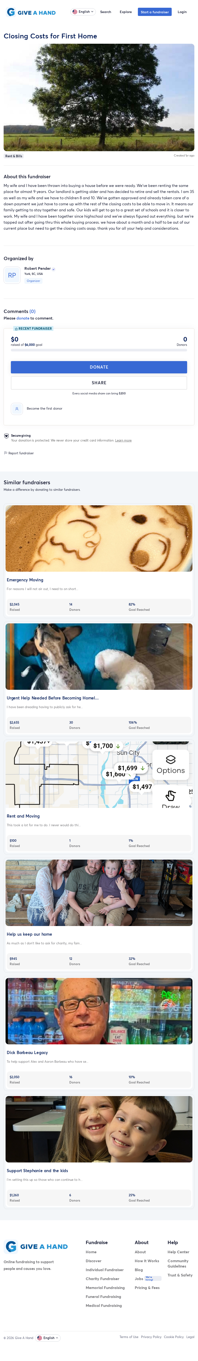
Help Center (178, 1251)
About (140, 1251)
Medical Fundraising (104, 1305)
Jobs (139, 1278)
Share (99, 382)
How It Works (147, 1260)
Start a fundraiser (155, 12)
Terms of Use (129, 1337)
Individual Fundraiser (105, 1269)
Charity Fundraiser (102, 1278)
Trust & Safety (180, 1274)
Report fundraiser (20, 453)
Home (91, 1251)
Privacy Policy (151, 1337)
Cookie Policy (174, 1337)
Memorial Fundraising (105, 1287)
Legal (190, 1337)
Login (182, 11)
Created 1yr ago (184, 155)
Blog (139, 1269)
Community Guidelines (178, 1263)
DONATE (99, 367)
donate (22, 318)
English (84, 11)
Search (105, 11)
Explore (126, 11)
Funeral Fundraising (103, 1296)
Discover (93, 1260)
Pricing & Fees (147, 1287)
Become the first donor (44, 408)
